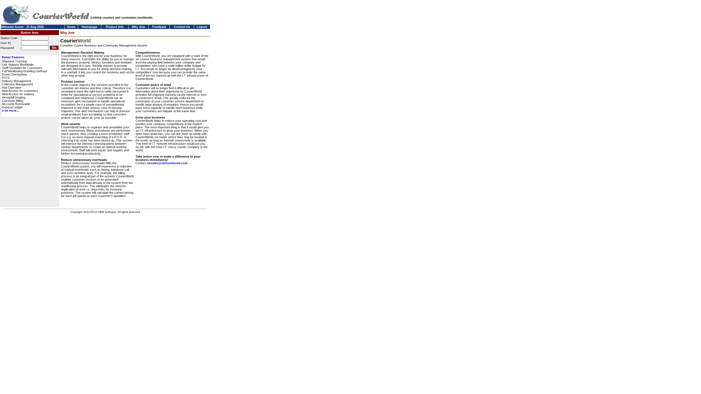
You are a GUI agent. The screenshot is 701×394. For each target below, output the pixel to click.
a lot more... (10, 110)
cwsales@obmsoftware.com (167, 163)
